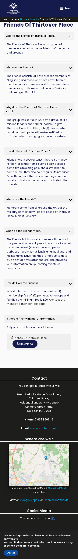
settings (34, 546)
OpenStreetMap (56, 488)
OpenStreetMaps (55, 500)
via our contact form (43, 428)
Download (26, 344)
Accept (11, 552)
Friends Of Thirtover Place (30, 338)
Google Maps (28, 500)
